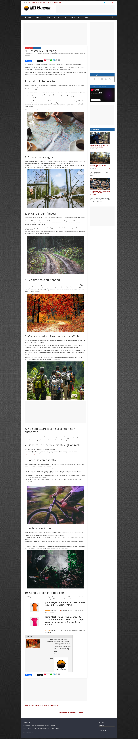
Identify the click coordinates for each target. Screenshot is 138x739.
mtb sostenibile (69, 53)
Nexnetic (31, 732)
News (30, 17)
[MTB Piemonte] (25, 17)
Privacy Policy (102, 730)
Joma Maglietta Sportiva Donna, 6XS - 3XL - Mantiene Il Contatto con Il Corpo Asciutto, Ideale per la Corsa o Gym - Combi (64, 620)
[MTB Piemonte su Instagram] (98, 79)
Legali (100, 733)
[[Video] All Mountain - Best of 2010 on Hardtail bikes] (100, 138)
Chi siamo (101, 722)
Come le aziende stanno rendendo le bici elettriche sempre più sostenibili (48, 2)
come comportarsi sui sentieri (51, 53)
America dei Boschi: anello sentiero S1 (73, 713)
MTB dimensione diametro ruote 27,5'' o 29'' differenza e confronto (100, 192)
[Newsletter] (102, 79)
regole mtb (76, 53)
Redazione (39, 53)
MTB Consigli (40, 17)
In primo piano (28, 48)
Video (72, 17)
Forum (86, 17)
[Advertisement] (85, 9)
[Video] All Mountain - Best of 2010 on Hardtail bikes (99, 146)
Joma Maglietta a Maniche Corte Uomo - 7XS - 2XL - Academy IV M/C (65, 603)
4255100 (54, 630)
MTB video (97, 148)
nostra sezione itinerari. (46, 110)
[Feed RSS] (109, 79)
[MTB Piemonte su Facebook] (94, 79)
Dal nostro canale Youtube (98, 86)
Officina (96, 196)
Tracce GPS (96, 170)
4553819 (54, 610)
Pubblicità (101, 725)
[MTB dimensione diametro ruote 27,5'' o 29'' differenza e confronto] (100, 184)
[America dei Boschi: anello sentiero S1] (100, 158)
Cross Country (98, 168)
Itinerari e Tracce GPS (60, 17)
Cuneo (103, 168)
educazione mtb (62, 53)
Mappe (79, 17)
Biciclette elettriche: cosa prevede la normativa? (41, 706)
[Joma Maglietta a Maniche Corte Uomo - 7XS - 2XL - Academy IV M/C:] (34, 607)
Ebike (48, 17)
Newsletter (102, 728)
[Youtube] (106, 79)
